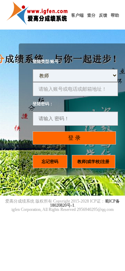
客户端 (77, 15)
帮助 (115, 15)
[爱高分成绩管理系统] (38, 26)
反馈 (103, 15)
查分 (91, 15)
